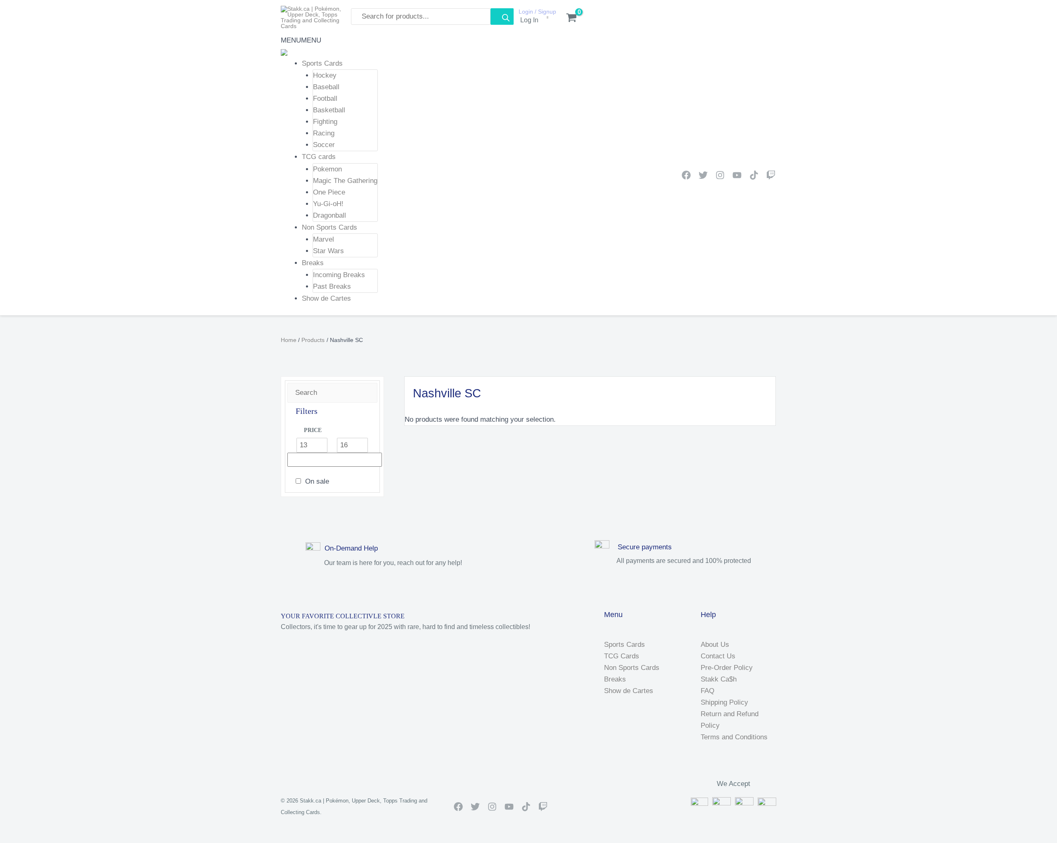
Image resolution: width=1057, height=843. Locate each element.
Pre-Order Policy (727, 668)
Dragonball (329, 215)
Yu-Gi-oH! (328, 204)
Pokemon (327, 169)
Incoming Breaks (339, 275)
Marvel (323, 239)
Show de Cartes (326, 298)
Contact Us (718, 656)
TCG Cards (621, 656)
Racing (323, 133)
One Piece (329, 192)
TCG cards (319, 157)
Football (325, 98)
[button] (301, 40)
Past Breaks (332, 286)
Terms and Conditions (734, 737)
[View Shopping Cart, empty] (567, 18)
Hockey (325, 75)
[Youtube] (737, 175)
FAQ (707, 691)
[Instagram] (720, 175)
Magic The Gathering (345, 181)
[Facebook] (686, 175)
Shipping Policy (724, 702)
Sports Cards (322, 63)
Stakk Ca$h (719, 679)
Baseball (326, 87)
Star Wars (328, 251)
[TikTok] (754, 175)
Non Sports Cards (329, 227)
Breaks (313, 263)
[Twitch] (770, 175)
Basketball (329, 110)
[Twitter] (703, 175)
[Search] (502, 16)
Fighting (325, 122)
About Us (715, 644)
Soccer (324, 145)
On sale (317, 481)
